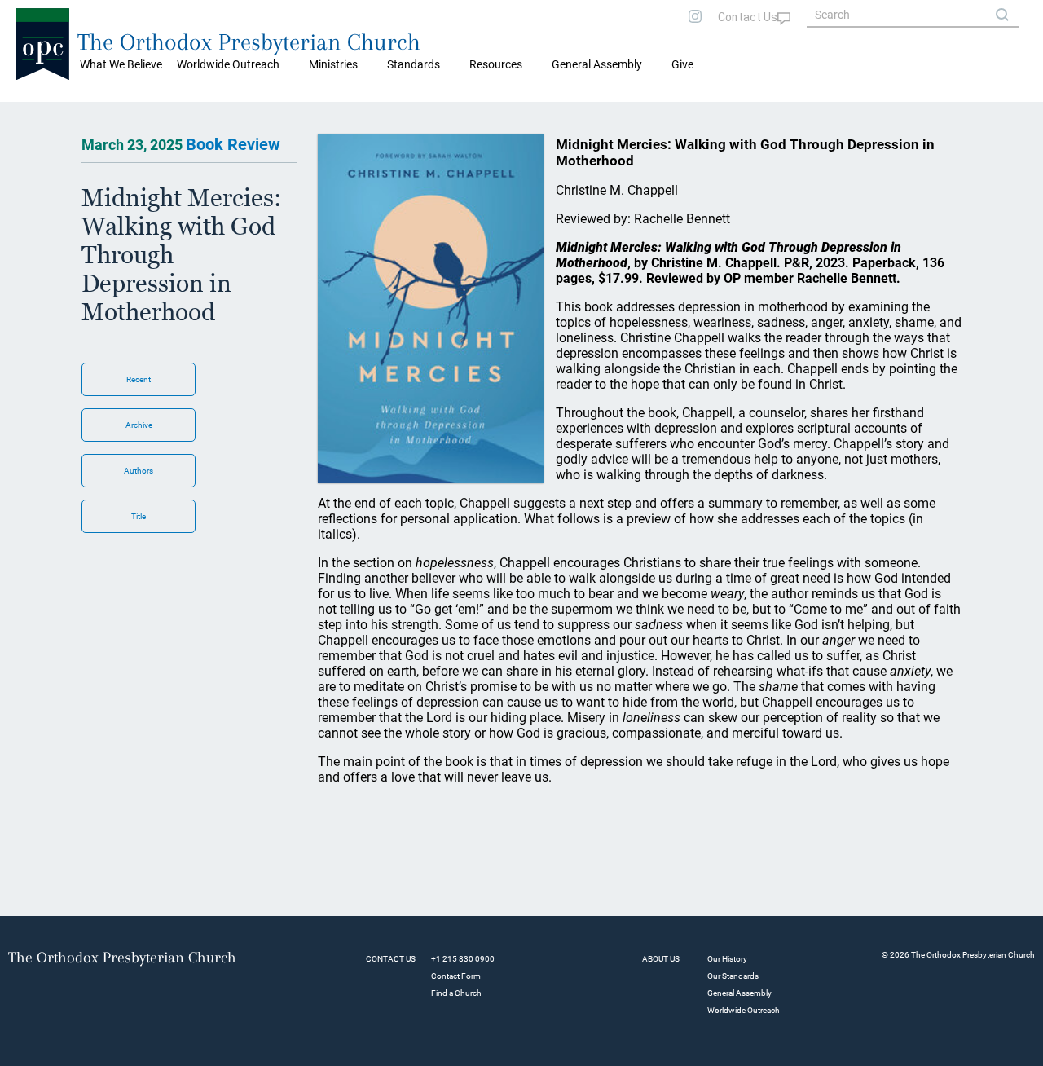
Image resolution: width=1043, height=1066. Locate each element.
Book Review (233, 144)
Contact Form (456, 975)
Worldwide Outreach (743, 1010)
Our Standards (733, 975)
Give (682, 64)
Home (33, 114)
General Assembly (597, 64)
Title (138, 516)
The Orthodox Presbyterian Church (248, 42)
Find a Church (456, 993)
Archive (138, 425)
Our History (727, 958)
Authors (138, 470)
